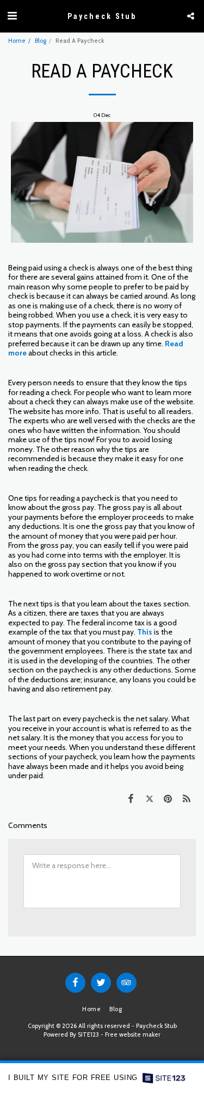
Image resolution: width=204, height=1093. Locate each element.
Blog (40, 40)
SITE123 (88, 1034)
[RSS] (186, 798)
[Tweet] (149, 798)
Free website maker (132, 1034)
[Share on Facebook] (130, 798)
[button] (12, 15)
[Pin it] (168, 798)
